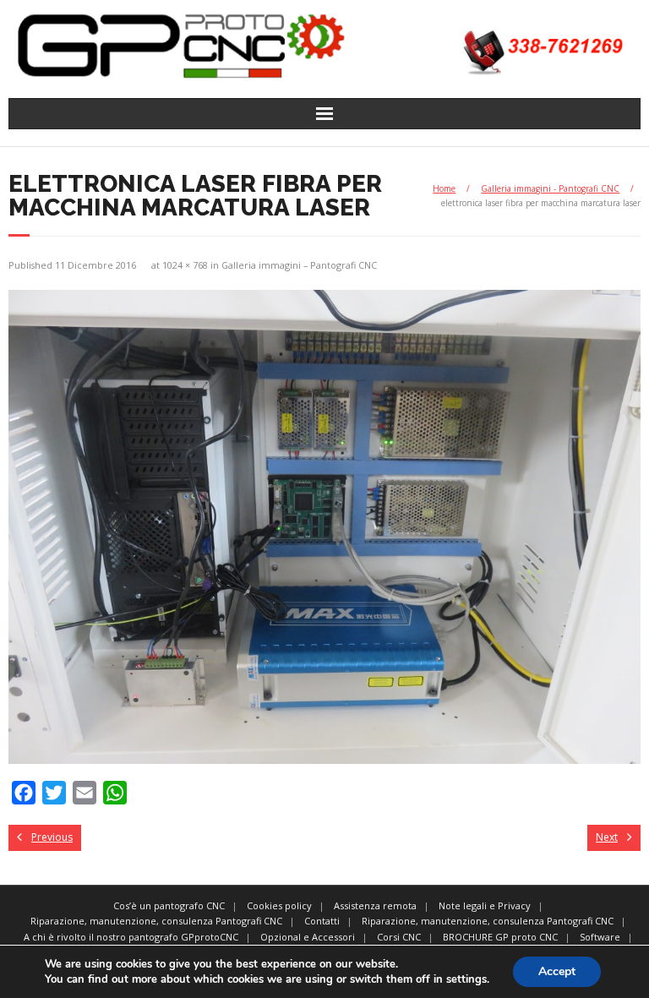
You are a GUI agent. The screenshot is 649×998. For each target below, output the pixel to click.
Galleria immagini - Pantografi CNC (550, 188)
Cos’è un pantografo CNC (169, 905)
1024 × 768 (185, 265)
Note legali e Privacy (485, 905)
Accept (556, 971)
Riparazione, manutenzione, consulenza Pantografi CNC (156, 920)
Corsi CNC (399, 936)
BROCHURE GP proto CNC (500, 936)
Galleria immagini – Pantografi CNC (299, 265)
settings (466, 979)
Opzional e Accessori (307, 936)
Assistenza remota (375, 905)
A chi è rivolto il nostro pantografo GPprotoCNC (131, 936)
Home (444, 188)
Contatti (322, 920)
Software (600, 936)
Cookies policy (279, 905)
